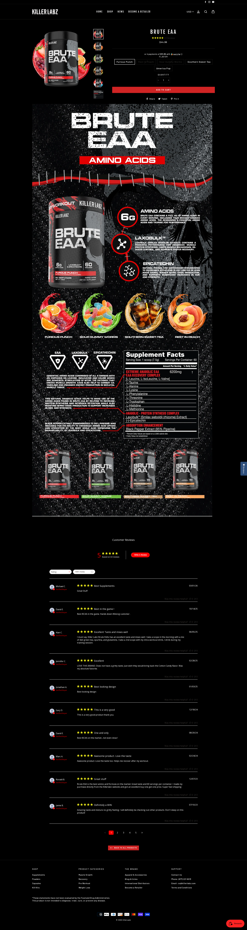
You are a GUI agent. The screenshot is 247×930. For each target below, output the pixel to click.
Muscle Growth (86, 875)
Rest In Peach (146, 61)
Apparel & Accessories (136, 875)
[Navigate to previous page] (105, 833)
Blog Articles (131, 879)
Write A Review (140, 555)
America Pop (163, 68)
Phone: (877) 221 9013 (181, 879)
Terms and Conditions (181, 887)
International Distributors (137, 883)
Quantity (163, 75)
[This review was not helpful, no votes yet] (195, 598)
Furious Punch (125, 61)
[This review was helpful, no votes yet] (190, 598)
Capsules (36, 883)
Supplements (38, 875)
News (121, 11)
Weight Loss (84, 887)
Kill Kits (36, 887)
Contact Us (176, 875)
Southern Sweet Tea (199, 61)
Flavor (163, 57)
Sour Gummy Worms (170, 61)
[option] (61, 58)
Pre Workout (84, 883)
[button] (163, 54)
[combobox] (60, 572)
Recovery (83, 879)
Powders (36, 879)
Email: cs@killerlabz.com (183, 883)
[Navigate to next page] (142, 833)
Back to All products (125, 848)
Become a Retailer (139, 11)
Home (99, 11)
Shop (110, 11)
